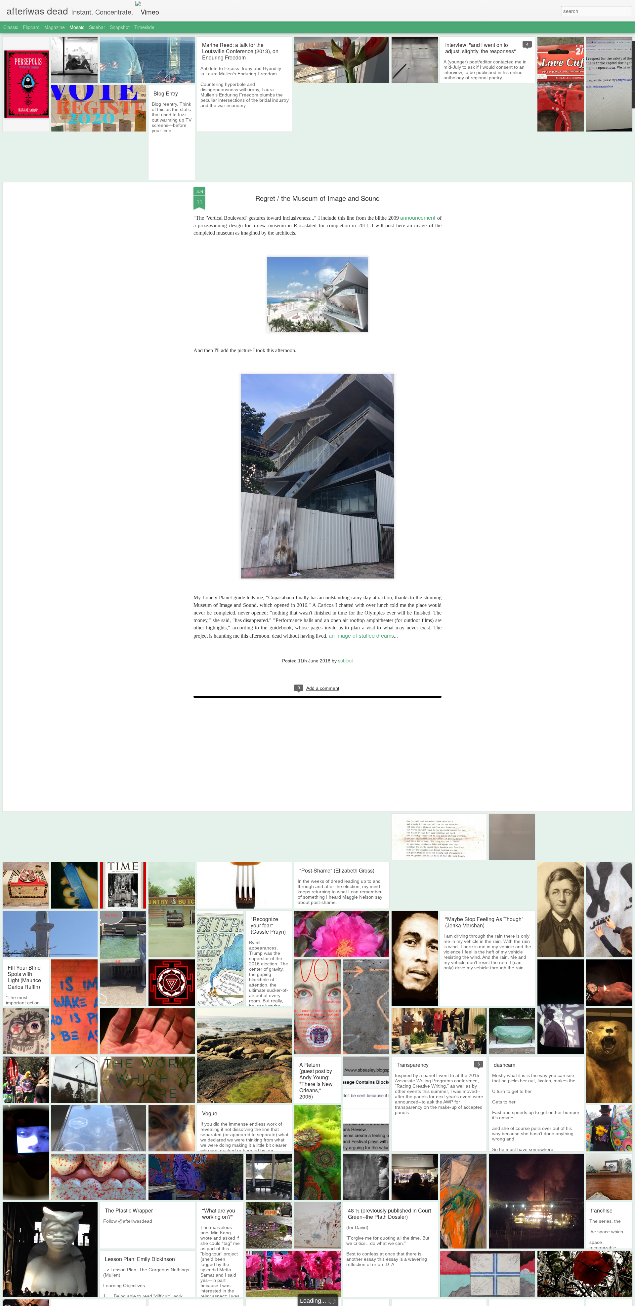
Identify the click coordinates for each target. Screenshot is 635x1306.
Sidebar (97, 27)
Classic (10, 27)
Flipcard (31, 27)
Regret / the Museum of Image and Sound (317, 198)
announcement (418, 217)
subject (345, 660)
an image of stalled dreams (361, 635)
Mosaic (76, 27)
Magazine (54, 27)
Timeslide (144, 27)
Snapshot (120, 27)
